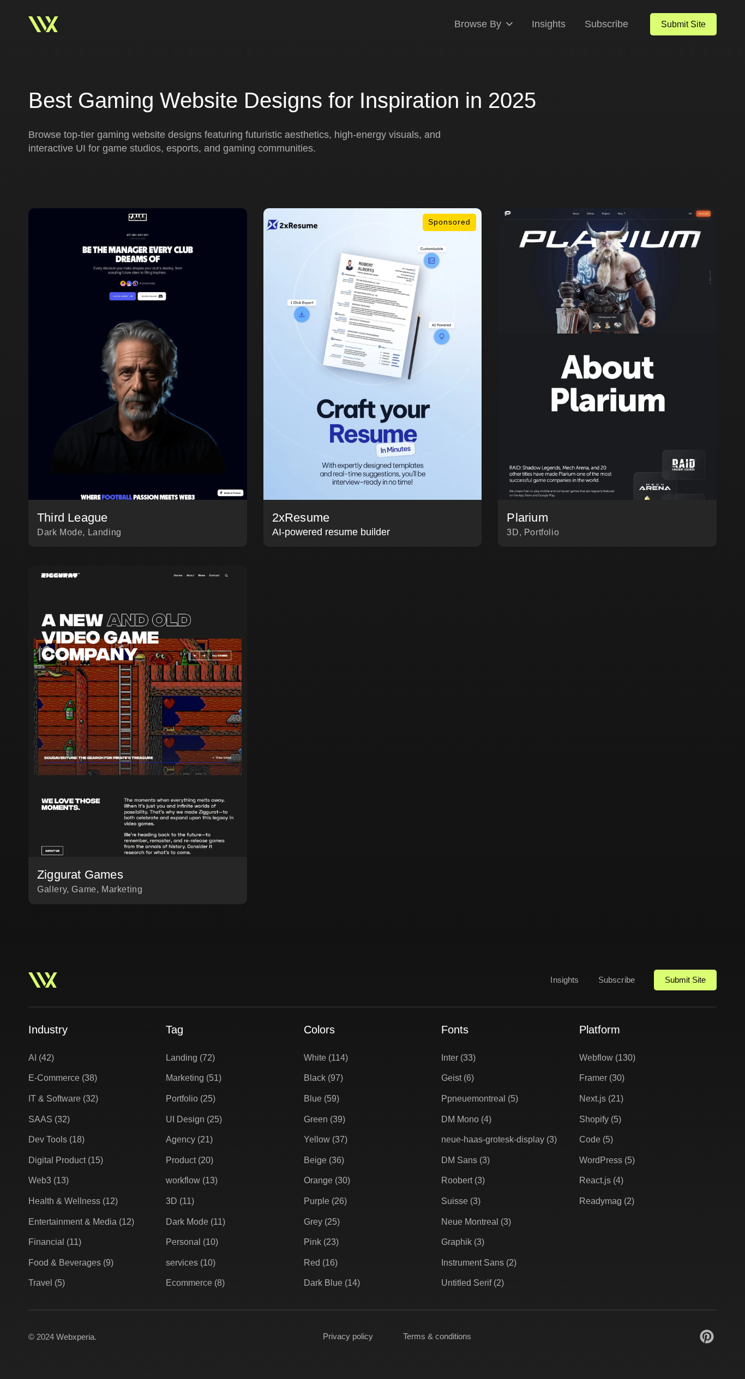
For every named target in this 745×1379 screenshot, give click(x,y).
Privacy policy (348, 1336)
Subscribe (606, 24)
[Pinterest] (707, 1336)
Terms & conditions (437, 1336)
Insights (549, 24)
